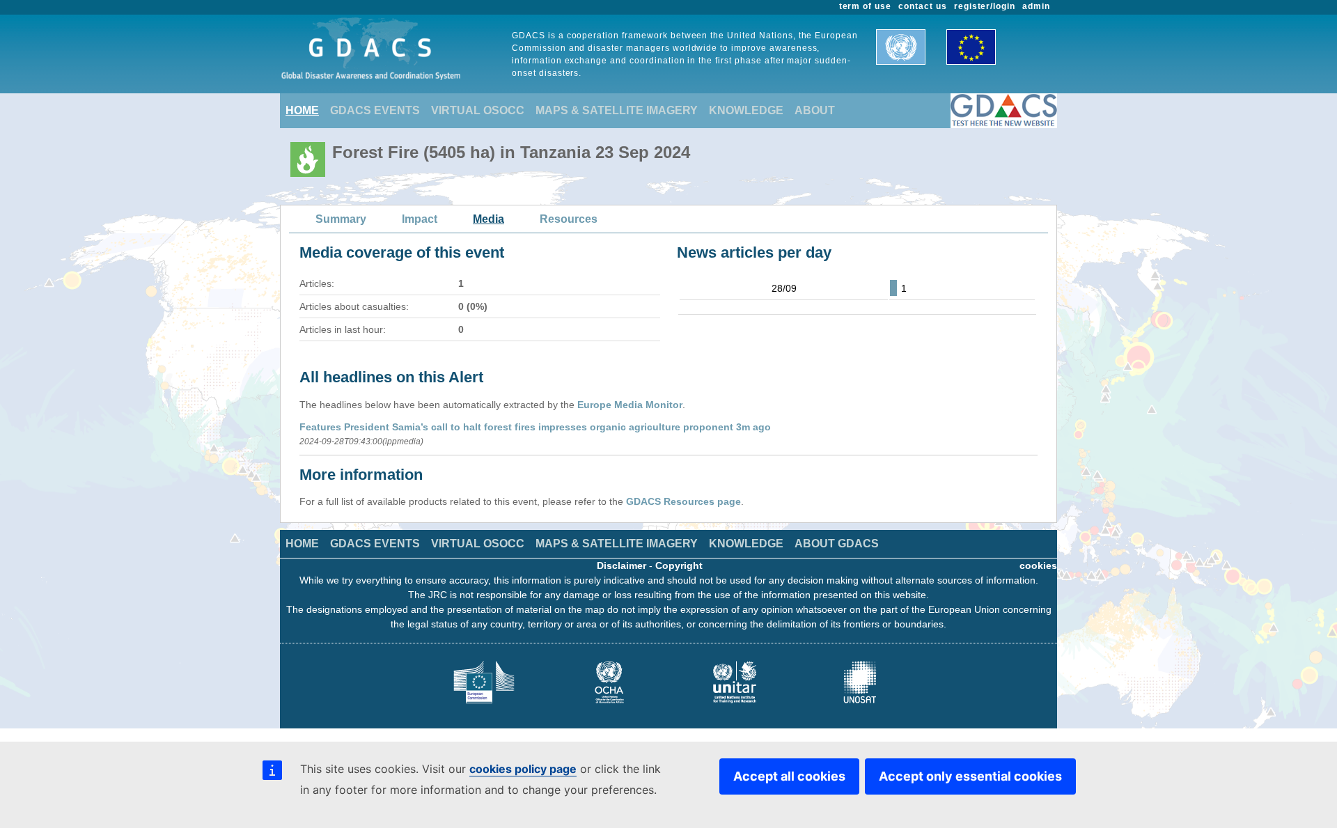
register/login (984, 6)
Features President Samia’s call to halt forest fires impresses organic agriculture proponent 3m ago (535, 426)
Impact (419, 219)
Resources (568, 219)
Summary (340, 219)
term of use (865, 6)
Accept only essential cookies (970, 776)
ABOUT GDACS (837, 543)
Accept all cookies (789, 776)
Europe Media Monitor (629, 404)
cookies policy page (523, 769)
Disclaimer (621, 565)
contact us (922, 6)
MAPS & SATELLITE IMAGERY (616, 110)
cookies (1038, 565)
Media (488, 219)
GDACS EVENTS (375, 110)
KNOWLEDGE (746, 110)
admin (1036, 6)
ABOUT (815, 110)
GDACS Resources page (683, 501)
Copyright (679, 565)
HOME (302, 110)
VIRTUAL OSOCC (477, 110)
